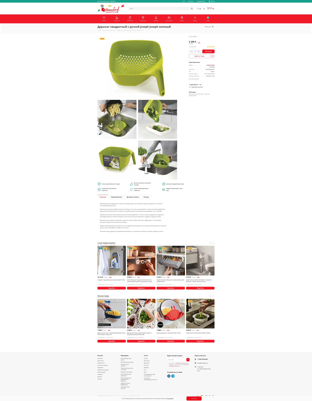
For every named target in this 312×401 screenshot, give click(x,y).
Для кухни (191, 94)
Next (213, 243)
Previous (210, 243)
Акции (146, 358)
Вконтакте (168, 376)
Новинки (100, 358)
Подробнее (170, 398)
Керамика (100, 367)
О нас (146, 355)
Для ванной (101, 363)
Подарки (100, 374)
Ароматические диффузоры (125, 383)
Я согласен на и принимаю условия (179, 364)
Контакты (147, 360)
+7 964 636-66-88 (201, 1)
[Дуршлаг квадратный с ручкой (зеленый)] (117, 119)
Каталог (100, 355)
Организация (101, 372)
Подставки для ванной (125, 387)
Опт (145, 370)
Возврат (146, 367)
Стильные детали (103, 365)
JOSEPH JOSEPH (192, 95)
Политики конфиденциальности (179, 365)
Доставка (146, 363)
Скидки (100, 379)
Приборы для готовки (125, 365)
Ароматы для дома (103, 370)
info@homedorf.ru (202, 363)
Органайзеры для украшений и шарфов (126, 379)
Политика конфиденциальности (150, 378)
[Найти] (192, 8)
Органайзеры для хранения (126, 374)
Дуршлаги (207, 94)
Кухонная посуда (199, 94)
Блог (145, 372)
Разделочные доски (127, 372)
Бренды (100, 376)
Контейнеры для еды (127, 362)
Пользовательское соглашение (149, 375)
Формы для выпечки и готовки (127, 368)
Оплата (146, 365)
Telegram (173, 376)
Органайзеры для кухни (126, 359)
